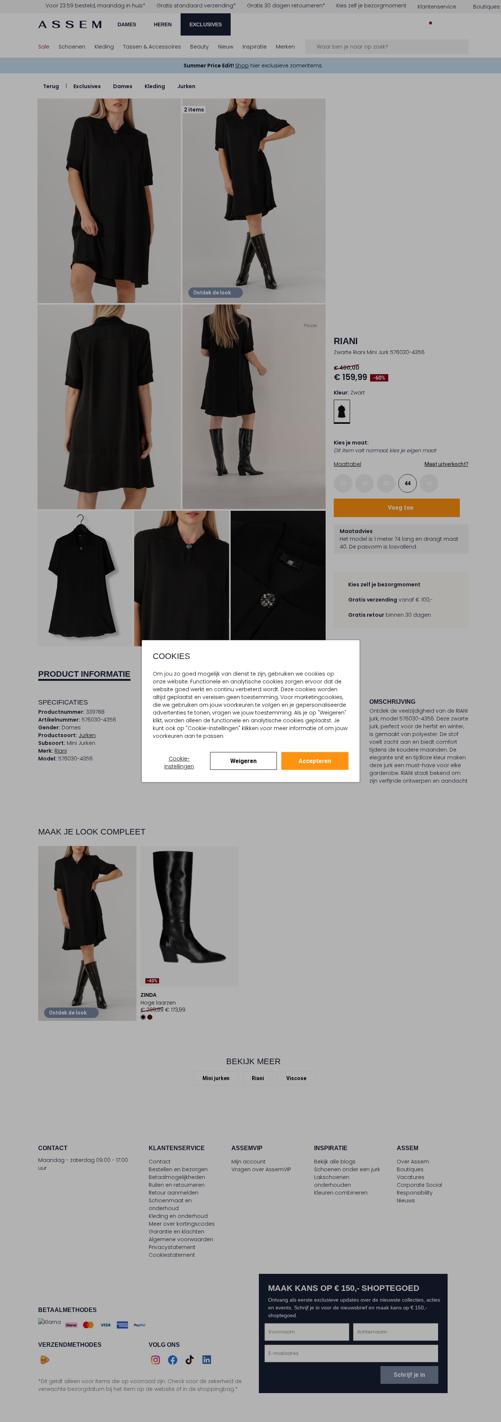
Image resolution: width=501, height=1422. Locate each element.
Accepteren (315, 761)
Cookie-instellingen (179, 762)
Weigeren (243, 761)
